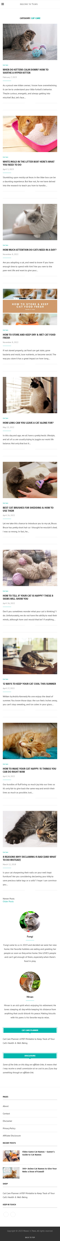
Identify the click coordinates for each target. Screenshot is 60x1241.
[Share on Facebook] (29, 103)
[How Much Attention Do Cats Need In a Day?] (30, 222)
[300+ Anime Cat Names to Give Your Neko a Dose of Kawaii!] (11, 1172)
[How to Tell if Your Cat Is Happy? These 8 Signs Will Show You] (30, 568)
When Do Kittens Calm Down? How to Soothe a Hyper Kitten (25, 71)
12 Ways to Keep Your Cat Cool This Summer (29, 683)
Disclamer (7, 1121)
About (6, 1106)
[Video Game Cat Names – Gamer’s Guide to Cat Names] (11, 1156)
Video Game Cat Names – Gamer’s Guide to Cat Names (38, 1153)
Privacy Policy (9, 1128)
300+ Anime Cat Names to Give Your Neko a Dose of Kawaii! (39, 1170)
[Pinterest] (6, 1216)
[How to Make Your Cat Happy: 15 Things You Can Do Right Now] (30, 741)
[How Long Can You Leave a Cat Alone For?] (30, 395)
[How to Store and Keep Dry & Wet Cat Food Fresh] (30, 307)
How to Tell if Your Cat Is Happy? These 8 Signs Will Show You (28, 597)
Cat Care (5, 65)
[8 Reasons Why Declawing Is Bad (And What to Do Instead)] (30, 829)
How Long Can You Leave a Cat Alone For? (28, 422)
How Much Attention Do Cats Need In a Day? (30, 249)
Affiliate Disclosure (12, 1135)
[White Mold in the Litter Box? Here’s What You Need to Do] (30, 134)
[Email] (13, 1216)
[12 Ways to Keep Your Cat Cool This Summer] (30, 656)
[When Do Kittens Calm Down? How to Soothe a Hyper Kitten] (30, 42)
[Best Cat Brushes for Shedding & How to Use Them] (30, 480)
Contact (6, 1113)
